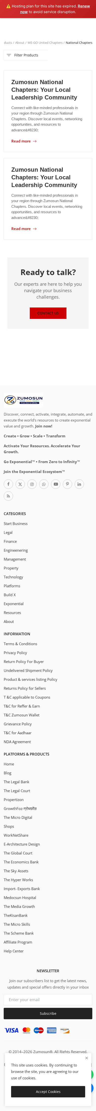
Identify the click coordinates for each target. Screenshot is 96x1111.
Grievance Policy (18, 723)
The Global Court (18, 853)
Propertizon (14, 799)
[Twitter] (20, 484)
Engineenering (16, 550)
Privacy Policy (15, 652)
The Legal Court (17, 790)
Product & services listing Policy (30, 679)
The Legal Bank (16, 781)
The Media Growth (19, 906)
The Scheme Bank (19, 933)
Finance (10, 541)
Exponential (14, 603)
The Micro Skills (17, 924)
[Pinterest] (67, 484)
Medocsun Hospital (20, 897)
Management (15, 559)
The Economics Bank (21, 861)
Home (9, 763)
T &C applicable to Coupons (27, 697)
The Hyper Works (18, 879)
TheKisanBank (16, 915)
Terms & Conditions (20, 643)
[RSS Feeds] (8, 496)
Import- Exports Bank (22, 888)
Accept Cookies (48, 1091)
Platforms (12, 585)
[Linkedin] (79, 484)
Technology (13, 576)
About (19, 42)
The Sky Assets (16, 870)
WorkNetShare (16, 835)
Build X (10, 594)
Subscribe (48, 1013)
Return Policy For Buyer (24, 661)
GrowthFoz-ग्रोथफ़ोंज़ (20, 808)
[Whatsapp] (43, 484)
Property (11, 568)
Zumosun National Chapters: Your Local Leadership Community (44, 90)
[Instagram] (32, 484)
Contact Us (48, 313)
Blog (7, 772)
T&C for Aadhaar (18, 732)
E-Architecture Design (22, 844)
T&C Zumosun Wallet (21, 714)
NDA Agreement (17, 741)
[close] (86, 1058)
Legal (8, 532)
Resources (12, 612)
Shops (9, 826)
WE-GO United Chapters (45, 42)
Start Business (16, 523)
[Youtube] (55, 484)
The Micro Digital (18, 817)
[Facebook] (8, 484)
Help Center (14, 950)
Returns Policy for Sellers (25, 688)
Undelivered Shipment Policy (28, 670)
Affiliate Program (18, 942)
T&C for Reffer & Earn (22, 706)
